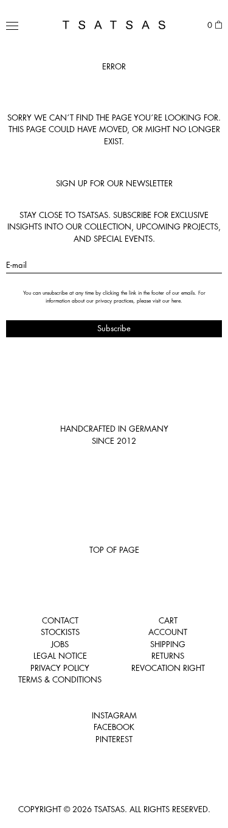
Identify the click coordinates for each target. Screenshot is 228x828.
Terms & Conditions (60, 679)
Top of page (114, 549)
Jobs (60, 644)
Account (167, 631)
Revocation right (168, 667)
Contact (60, 620)
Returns (167, 655)
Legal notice (60, 655)
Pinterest (114, 739)
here (176, 301)
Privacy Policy (59, 667)
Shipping (167, 644)
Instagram (114, 715)
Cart (168, 620)
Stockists (60, 631)
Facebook (114, 726)
